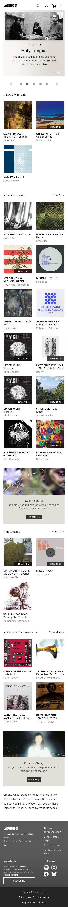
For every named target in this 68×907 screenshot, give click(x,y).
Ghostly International (48, 677)
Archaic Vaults (44, 415)
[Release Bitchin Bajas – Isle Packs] (50, 216)
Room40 (41, 371)
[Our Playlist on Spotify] (46, 867)
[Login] (46, 6)
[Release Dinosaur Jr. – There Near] (17, 303)
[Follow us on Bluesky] (54, 874)
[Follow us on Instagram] (54, 867)
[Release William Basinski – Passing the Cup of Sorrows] (17, 596)
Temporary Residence (16, 620)
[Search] (38, 6)
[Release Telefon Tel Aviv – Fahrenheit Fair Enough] (50, 653)
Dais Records (11, 458)
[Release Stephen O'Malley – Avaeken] (17, 434)
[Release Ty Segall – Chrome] (17, 216)
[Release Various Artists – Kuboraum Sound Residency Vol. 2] (50, 303)
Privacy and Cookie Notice (34, 897)
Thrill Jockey (11, 371)
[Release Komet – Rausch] (17, 159)
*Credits (58, 72)
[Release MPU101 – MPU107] (50, 259)
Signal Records (12, 180)
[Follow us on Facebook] (46, 874)
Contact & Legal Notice (53, 851)
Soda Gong (42, 458)
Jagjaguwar (9, 328)
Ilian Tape (41, 281)
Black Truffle (43, 140)
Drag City (8, 237)
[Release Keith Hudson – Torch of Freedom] (50, 696)
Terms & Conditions (34, 891)
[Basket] (54, 6)
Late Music (9, 140)
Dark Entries (10, 677)
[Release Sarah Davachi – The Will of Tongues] (17, 115)
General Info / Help (51, 838)
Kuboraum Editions (47, 328)
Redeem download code (52, 829)
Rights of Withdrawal (34, 902)
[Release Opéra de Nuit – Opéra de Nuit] (17, 653)
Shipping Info (51, 844)
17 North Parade (45, 721)
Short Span (42, 574)
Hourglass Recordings (16, 284)
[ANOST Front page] (11, 6)
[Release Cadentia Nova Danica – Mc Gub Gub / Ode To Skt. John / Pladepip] (17, 696)
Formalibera (10, 721)
